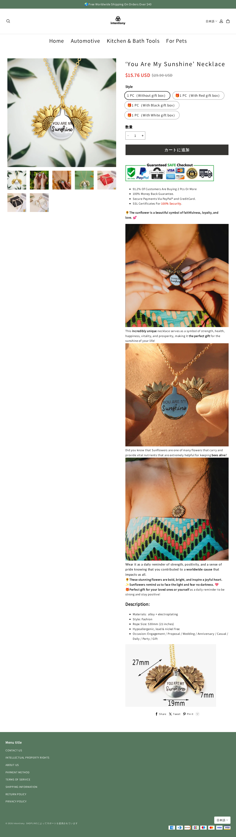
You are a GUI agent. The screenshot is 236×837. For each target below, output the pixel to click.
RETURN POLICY (16, 794)
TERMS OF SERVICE (18, 779)
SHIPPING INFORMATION (21, 787)
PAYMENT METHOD (18, 772)
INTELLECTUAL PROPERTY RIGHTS (27, 757)
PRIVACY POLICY (16, 801)
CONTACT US (14, 750)
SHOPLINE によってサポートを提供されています (52, 823)
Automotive (85, 40)
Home (56, 40)
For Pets (176, 40)
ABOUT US (12, 765)
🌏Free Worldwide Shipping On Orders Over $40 (118, 4)
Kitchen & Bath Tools (133, 40)
